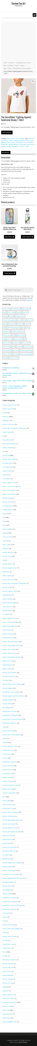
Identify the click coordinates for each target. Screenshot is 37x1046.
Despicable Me (7, 440)
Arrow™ (5, 917)
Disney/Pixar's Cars (8, 638)
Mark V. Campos (7, 575)
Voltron (5, 738)
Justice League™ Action (9, 482)
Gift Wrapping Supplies (13, 327)
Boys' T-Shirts (9, 140)
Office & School (25, 343)
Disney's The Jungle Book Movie (12, 657)
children (5, 316)
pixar (25, 144)
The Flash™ (6, 680)
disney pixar (12, 324)
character (25, 312)
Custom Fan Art (18, 3)
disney (13, 142)
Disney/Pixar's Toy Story (10, 711)
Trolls (4, 727)
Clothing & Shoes (24, 140)
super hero (16, 350)
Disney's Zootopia (8, 781)
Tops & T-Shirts (24, 146)
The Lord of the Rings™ (9, 444)
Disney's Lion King (8, 789)
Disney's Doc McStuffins (10, 672)
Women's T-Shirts (14, 358)
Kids (21, 144)
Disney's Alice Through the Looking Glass (14, 428)
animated (31, 138)
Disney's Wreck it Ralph (9, 459)
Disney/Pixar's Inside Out (10, 762)
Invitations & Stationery (18, 331)
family (3, 144)
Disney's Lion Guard (8, 731)
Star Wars (5, 742)
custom (8, 142)
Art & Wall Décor (15, 308)
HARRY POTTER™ (8, 661)
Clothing (16, 140)
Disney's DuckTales (8, 766)
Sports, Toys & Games (9, 494)
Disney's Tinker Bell (8, 409)
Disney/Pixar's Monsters (10, 723)
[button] (34, 15)
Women (5, 358)
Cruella (4, 413)
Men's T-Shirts (7, 343)
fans (6, 144)
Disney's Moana (7, 704)
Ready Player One (8, 665)
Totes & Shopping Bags (26, 354)
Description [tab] (5, 152)
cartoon (19, 312)
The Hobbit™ (6, 479)
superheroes (15, 146)
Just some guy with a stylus (10, 785)
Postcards (19, 346)
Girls (23, 327)
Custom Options (6, 132)
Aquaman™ (6, 548)
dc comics (30, 320)
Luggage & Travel (7, 339)
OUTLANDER (6, 913)
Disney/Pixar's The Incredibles (15, 138)
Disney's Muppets (8, 688)
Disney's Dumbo (7, 471)
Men (25, 339)
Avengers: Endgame (8, 700)
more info (30, 300)
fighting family (13, 144)
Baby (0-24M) (6, 801)
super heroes (31, 144)
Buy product (8, 237)
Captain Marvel (7, 777)
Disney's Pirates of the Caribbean (12, 684)
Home (27, 327)
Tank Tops (6, 541)
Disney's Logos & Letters (10, 405)
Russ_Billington (7, 707)
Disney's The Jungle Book (10, 490)
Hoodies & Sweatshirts (9, 793)
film (19, 144)
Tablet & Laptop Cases (26, 350)
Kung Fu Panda (7, 669)
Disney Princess (7, 773)
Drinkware (20, 324)
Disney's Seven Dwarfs (9, 649)
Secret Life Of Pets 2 (9, 998)
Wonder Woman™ (8, 564)
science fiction (7, 350)
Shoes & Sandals (7, 529)
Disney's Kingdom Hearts (10, 568)
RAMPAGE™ (6, 420)
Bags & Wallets (26, 308)
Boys (2, 140)
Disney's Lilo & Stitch (9, 424)
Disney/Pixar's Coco (8, 750)
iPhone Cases (7, 335)
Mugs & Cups (16, 343)
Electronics (27, 324)
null (3, 436)
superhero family (6, 146)
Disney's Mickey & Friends (10, 746)
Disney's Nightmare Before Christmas (14, 696)
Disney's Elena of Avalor (10, 936)
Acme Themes (23, 1042)
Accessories (6, 308)
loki (3, 451)
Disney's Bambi (7, 432)
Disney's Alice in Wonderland (11, 641)
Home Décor (6, 331)
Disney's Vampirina (8, 447)
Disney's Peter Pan (8, 769)
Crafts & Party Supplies (9, 320)
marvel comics (18, 339)
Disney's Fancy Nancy (9, 816)
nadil (4, 560)
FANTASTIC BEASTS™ (9, 676)
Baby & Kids (6, 1010)
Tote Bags (15, 354)
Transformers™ (7, 754)
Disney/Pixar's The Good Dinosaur (13, 719)
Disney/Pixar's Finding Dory (10, 715)
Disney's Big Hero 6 (8, 552)
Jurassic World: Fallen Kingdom (11, 735)
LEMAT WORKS (7, 630)
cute (24, 320)
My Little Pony (7, 859)
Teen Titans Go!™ (8, 467)
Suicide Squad (7, 1018)
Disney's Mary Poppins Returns (12, 645)
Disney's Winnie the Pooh (10, 653)
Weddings (5, 987)
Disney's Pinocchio (8, 502)
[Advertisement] (18, 41)
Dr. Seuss (5, 758)
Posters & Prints (28, 346)
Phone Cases (6, 346)
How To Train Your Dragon (10, 486)
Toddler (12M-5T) (8, 510)
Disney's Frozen (7, 556)
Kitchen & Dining (21, 335)
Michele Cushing (7, 498)
